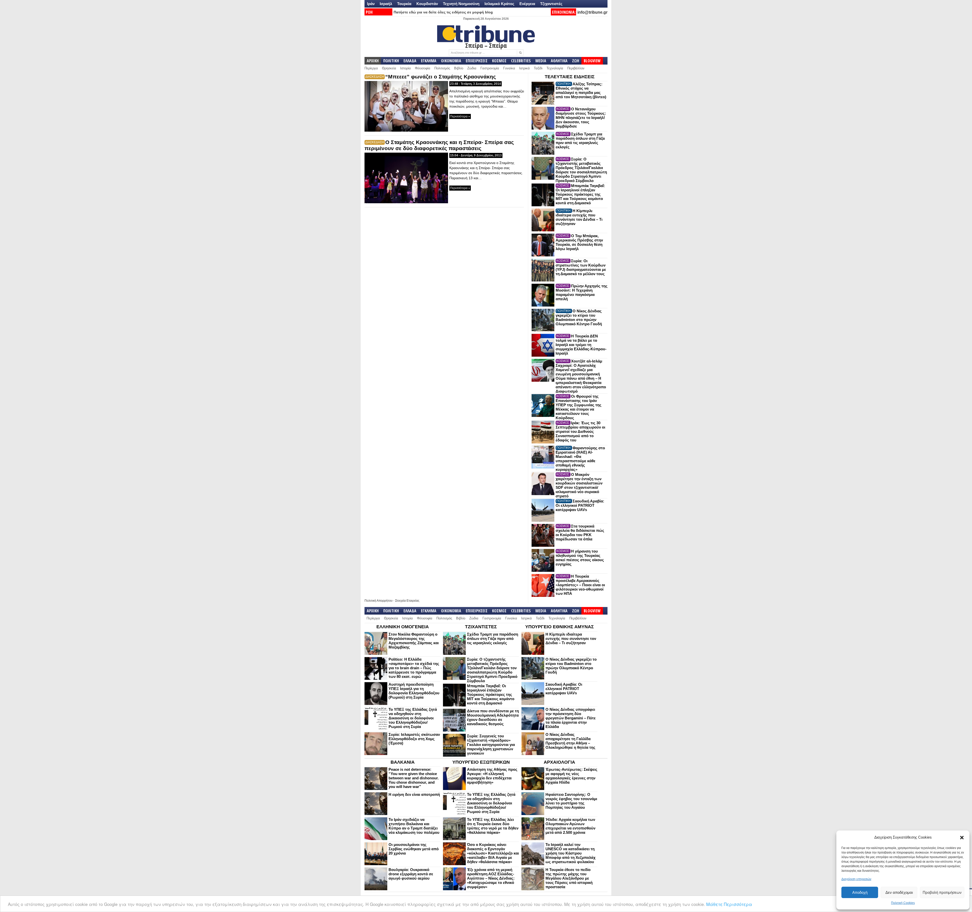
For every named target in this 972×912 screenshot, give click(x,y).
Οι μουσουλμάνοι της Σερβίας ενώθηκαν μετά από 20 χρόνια (414, 848)
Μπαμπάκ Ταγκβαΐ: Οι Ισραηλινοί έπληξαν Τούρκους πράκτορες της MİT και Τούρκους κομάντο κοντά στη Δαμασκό (580, 194)
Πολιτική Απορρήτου (378, 600)
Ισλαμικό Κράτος (499, 4)
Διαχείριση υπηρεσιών (856, 879)
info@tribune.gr (592, 12)
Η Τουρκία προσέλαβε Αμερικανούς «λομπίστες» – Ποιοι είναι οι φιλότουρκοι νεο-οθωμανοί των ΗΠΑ (580, 585)
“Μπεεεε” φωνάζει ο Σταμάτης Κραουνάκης (440, 76)
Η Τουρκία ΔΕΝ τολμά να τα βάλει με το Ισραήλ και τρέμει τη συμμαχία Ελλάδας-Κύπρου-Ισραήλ (581, 344)
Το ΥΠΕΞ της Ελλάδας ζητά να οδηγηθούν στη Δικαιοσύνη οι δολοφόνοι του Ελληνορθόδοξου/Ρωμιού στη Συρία (413, 718)
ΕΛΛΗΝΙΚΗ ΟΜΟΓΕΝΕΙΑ (402, 626)
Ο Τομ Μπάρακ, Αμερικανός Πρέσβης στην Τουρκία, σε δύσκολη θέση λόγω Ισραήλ (579, 242)
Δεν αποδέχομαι (899, 892)
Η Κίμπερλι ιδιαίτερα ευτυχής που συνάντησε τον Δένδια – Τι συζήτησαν (579, 217)
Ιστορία (405, 68)
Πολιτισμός (442, 68)
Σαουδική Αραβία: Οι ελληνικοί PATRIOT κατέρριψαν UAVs (580, 505)
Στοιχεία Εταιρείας (407, 600)
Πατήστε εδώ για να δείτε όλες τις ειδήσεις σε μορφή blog (443, 12)
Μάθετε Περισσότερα (729, 904)
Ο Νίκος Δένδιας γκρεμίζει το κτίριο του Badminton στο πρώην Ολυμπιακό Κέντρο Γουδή (579, 317)
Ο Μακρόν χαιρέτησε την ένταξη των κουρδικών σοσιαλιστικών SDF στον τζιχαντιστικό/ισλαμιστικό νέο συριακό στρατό (579, 485)
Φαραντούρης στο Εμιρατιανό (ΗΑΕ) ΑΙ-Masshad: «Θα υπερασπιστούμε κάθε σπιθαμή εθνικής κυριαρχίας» (580, 459)
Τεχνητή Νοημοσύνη (461, 4)
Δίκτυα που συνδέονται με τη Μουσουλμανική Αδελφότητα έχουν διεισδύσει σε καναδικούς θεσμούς (493, 717)
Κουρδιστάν (427, 4)
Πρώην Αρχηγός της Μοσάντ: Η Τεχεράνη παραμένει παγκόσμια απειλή (582, 292)
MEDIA (540, 61)
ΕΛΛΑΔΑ (409, 61)
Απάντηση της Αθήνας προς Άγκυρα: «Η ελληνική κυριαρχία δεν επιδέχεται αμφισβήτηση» (492, 775)
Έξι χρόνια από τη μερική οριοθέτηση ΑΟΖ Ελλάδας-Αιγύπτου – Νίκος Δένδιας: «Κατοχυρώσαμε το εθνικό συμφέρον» (491, 878)
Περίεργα (371, 68)
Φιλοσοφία (422, 68)
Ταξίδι (538, 68)
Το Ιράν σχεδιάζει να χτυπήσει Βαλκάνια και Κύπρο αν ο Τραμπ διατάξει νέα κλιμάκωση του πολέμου (414, 826)
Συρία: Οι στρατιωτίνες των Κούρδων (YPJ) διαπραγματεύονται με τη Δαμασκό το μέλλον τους (581, 267)
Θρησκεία (389, 68)
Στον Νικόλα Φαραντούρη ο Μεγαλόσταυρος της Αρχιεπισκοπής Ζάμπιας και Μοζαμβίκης (414, 640)
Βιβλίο (458, 68)
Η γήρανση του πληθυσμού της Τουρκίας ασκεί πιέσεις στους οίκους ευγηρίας (580, 557)
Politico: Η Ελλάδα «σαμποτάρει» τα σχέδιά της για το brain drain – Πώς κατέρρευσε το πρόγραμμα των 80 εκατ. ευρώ (414, 668)
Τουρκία (404, 4)
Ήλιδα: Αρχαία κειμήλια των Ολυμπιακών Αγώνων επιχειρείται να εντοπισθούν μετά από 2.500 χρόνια (570, 826)
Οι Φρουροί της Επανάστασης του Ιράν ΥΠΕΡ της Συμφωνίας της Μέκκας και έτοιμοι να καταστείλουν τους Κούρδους (578, 407)
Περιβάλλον (575, 68)
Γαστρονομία (489, 68)
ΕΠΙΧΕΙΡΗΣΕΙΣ (477, 61)
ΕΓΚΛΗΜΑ (428, 61)
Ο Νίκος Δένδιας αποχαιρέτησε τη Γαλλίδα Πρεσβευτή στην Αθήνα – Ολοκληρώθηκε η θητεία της (570, 740)
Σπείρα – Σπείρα (486, 45)
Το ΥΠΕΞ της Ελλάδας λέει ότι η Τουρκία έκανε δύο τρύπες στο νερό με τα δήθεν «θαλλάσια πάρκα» (492, 826)
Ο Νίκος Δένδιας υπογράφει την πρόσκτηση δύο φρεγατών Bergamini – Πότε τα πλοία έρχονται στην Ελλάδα (570, 718)
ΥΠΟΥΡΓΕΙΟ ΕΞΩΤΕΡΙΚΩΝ (481, 762)
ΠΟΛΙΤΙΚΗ (391, 61)
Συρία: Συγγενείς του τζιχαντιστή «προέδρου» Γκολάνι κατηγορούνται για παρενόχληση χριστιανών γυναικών (491, 744)
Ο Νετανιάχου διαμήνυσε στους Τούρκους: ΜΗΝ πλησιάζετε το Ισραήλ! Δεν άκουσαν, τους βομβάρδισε (581, 117)
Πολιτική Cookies (903, 903)
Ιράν (371, 4)
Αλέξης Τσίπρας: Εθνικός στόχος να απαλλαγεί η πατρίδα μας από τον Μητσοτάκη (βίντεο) (581, 90)
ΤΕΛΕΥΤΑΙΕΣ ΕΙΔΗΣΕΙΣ (570, 76)
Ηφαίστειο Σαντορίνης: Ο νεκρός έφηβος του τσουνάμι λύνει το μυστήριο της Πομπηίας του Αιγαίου (571, 800)
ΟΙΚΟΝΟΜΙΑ (451, 61)
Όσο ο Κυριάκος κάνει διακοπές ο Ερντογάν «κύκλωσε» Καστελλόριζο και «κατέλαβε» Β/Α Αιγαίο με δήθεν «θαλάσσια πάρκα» (493, 853)
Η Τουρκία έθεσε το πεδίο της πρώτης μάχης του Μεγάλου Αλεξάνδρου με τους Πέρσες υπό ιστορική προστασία (569, 878)
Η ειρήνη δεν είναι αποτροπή (414, 794)
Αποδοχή (859, 892)
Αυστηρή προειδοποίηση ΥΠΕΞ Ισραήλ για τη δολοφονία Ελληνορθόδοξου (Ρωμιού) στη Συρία (414, 690)
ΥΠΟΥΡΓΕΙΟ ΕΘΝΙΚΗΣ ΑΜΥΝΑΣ (559, 626)
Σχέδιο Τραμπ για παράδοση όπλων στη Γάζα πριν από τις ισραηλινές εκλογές (580, 140)
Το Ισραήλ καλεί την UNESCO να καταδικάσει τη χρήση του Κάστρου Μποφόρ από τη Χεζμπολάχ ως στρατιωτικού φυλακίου (570, 853)
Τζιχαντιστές (551, 4)
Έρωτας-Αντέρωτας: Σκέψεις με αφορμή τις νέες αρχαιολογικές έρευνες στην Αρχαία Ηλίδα (571, 775)
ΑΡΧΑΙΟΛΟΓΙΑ (559, 762)
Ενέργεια (527, 4)
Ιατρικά (524, 68)
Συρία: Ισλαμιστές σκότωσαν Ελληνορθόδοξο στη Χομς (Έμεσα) (414, 738)
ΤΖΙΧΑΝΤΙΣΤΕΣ (481, 626)
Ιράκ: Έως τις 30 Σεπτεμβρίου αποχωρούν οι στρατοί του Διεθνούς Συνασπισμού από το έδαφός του (580, 431)
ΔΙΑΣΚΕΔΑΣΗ (374, 76)
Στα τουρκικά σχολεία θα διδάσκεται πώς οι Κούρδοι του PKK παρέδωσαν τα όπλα (580, 532)
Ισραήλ (386, 4)
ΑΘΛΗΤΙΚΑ (559, 61)
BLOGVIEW (592, 61)
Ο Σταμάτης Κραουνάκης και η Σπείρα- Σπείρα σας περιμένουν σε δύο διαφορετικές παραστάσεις (439, 145)
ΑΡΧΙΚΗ (373, 61)
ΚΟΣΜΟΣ (499, 61)
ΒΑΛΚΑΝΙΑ (403, 762)
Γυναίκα (509, 68)
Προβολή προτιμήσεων (942, 892)
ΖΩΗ (575, 61)
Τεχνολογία (554, 68)
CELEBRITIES (521, 61)
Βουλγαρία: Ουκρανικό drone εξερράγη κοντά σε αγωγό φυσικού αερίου (411, 873)
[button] (961, 837)
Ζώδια (471, 68)
